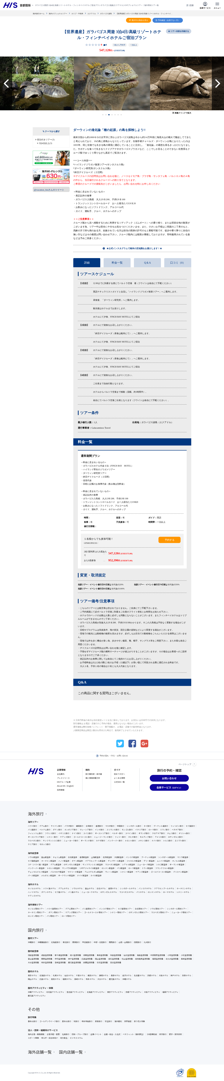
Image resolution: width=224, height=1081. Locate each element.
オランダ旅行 (144, 833)
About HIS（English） (66, 786)
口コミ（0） (177, 262)
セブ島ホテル (60, 892)
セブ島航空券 (33, 861)
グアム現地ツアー (72, 908)
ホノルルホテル (34, 888)
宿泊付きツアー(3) (46, 139)
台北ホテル (101, 888)
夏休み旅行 (66, 1021)
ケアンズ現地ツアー (73, 912)
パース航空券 (33, 875)
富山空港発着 (33, 959)
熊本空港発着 (46, 962)
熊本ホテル (90, 979)
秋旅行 (76, 1021)
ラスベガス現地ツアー (160, 912)
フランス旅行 (50, 833)
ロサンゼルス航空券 (72, 864)
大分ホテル (102, 979)
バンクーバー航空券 (36, 868)
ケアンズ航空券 (141, 872)
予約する (169, 540)
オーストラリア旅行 (36, 837)
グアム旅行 (43, 826)
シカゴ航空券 (161, 864)
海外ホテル (33, 884)
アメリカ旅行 (160, 837)
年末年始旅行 (87, 1021)
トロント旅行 (130, 840)
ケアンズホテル (34, 896)
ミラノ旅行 (164, 829)
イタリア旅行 (140, 829)
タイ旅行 (147, 826)
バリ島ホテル (73, 892)
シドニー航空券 (126, 872)
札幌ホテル (57, 975)
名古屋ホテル (139, 975)
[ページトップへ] (194, 764)
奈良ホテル (186, 975)
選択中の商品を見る (140, 20)
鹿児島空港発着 (74, 962)
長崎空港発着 (186, 959)
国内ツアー (33, 938)
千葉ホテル (80, 975)
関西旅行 (112, 942)
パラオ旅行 (69, 826)
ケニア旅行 (32, 844)
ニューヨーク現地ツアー (182, 912)
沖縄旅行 (31, 942)
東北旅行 (66, 942)
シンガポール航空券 (166, 857)
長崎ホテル (78, 979)
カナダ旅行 (100, 840)
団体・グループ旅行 (80, 1034)
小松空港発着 (186, 955)
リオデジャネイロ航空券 (89, 868)
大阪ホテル (163, 975)
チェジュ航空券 (59, 857)
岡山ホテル (32, 979)
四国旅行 (137, 942)
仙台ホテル (69, 975)
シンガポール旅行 (134, 826)
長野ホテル (115, 975)
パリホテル (140, 892)
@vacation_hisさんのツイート (49, 190)
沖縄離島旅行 (43, 942)
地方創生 (64, 1038)
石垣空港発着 (102, 962)
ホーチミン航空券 (48, 861)
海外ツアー (33, 821)
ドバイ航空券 (82, 875)
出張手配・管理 (53, 1034)
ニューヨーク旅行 (71, 840)
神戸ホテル (175, 975)
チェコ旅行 (171, 833)
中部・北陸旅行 (100, 942)
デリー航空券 (149, 861)
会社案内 (60, 774)
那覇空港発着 (88, 962)
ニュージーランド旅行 (103, 837)
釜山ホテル (89, 888)
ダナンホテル (46, 892)
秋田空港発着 (115, 955)
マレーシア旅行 (86, 829)
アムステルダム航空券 (94, 872)
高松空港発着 (113, 959)
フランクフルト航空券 (164, 868)
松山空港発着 (127, 959)
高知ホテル (55, 979)
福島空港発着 (142, 955)
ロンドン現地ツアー (36, 916)
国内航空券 (33, 951)
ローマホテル (168, 892)
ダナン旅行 (57, 829)
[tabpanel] (112, 83)
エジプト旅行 (180, 840)
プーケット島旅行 (160, 826)
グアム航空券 (55, 864)
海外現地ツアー (35, 904)
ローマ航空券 (133, 868)
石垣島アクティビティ (55, 992)
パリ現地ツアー (53, 916)
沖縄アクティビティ (36, 992)
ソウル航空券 (33, 857)
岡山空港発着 (100, 959)
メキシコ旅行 (143, 840)
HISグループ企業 (64, 782)
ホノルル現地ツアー (36, 908)
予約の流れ (104, 756)
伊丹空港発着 (60, 959)
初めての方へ (119, 774)
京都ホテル (151, 975)
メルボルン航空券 (48, 875)
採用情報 (60, 789)
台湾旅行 (89, 826)
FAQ (113, 756)
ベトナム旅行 (44, 829)
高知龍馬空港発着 (142, 959)
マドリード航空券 (75, 872)
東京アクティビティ (115, 992)
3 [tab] (109, 114)
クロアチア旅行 (158, 833)
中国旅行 (120, 826)
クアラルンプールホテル (164, 888)
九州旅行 (147, 942)
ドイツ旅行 (76, 833)
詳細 (87, 262)
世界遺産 (128, 1021)
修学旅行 (163, 1034)
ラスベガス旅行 (34, 840)
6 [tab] (118, 114)
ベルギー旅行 (117, 833)
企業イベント (96, 1034)
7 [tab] (121, 114)
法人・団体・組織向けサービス (43, 1030)
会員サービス (205, 8)
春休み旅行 (32, 1021)
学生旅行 (108, 1021)
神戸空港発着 (73, 959)
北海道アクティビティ (96, 992)
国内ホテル (33, 971)
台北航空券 (72, 857)
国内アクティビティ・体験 (40, 987)
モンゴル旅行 (127, 829)
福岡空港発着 (157, 959)
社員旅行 (65, 1034)
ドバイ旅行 (156, 840)
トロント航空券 (53, 868)
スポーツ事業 (33, 1038)
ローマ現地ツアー (69, 916)
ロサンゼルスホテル (108, 892)
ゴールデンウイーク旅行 (49, 1021)
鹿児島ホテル (114, 979)
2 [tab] (106, 114)
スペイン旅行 (130, 833)
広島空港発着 (87, 959)
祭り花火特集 (139, 1021)
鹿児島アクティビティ (37, 995)
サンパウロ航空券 (69, 868)
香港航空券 (84, 857)
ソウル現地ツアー (157, 908)
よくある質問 (119, 778)
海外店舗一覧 (40, 1052)
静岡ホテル (103, 975)
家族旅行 (98, 1021)
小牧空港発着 (172, 955)
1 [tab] (102, 114)
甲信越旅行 (86, 942)
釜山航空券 (45, 857)
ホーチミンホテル (184, 888)
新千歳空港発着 (61, 955)
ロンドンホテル (154, 892)
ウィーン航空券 (111, 872)
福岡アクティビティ (170, 992)
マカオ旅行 (109, 826)
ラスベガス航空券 (112, 864)
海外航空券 (33, 853)
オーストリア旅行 (102, 833)
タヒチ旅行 (132, 837)
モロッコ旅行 (44, 844)
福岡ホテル (67, 979)
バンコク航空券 (132, 857)
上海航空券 (95, 857)
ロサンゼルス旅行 (175, 837)
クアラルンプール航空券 (95, 861)
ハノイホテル (33, 892)
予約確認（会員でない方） (169, 20)
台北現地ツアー (141, 908)
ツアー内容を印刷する (180, 31)
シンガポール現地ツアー (177, 908)
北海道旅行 (55, 942)
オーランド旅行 (87, 840)
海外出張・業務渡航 (36, 1034)
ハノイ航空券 (63, 861)
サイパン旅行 (56, 826)
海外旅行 (36, 814)
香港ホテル (112, 888)
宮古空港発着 (115, 962)
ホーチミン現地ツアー (37, 912)
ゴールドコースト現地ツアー (96, 912)
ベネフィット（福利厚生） (134, 1034)
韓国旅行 (79, 826)
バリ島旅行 (32, 829)
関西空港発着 (46, 959)
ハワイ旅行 (32, 826)
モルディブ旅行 (146, 837)
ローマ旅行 (153, 829)
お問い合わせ (122, 756)
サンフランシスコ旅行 (52, 840)
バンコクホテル (145, 888)
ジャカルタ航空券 (134, 861)
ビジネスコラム (76, 1038)
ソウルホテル (77, 888)
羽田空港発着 (33, 955)
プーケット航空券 (148, 857)
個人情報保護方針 (92, 778)
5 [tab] (115, 114)
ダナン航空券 (77, 861)
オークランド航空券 (66, 875)
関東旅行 (76, 942)
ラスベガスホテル (126, 892)
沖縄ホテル (127, 979)
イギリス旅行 (63, 833)
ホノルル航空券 (178, 861)
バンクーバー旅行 (115, 840)
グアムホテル (63, 888)
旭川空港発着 (75, 955)
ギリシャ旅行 (184, 833)
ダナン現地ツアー (55, 912)
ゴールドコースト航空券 (161, 872)
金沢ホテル (127, 975)
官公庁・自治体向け (49, 1038)
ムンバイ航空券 (163, 861)
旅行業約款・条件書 (93, 774)
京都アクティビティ (134, 992)
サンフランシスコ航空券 (93, 864)
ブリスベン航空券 (180, 872)
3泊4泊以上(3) (45, 143)
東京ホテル (32, 975)
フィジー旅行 (120, 837)
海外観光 (118, 1021)
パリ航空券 (121, 868)
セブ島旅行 (190, 826)
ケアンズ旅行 (65, 837)
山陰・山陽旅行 (125, 942)
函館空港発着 (88, 955)
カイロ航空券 (96, 875)
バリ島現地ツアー (89, 908)
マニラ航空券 (182, 857)
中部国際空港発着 (157, 955)
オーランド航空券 (177, 864)
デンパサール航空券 (116, 861)
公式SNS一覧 (119, 782)
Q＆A (147, 262)
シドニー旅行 (52, 837)
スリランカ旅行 (113, 829)
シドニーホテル (182, 892)
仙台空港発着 (129, 955)
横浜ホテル (92, 975)
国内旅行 (36, 930)
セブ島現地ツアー (125, 908)
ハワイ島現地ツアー (55, 908)
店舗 (191, 5)
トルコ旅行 (167, 840)
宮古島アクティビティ (75, 992)
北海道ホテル (44, 975)
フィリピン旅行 (177, 826)
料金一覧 (117, 262)
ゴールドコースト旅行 (82, 837)
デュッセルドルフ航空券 (38, 872)
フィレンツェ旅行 (35, 833)
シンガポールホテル (128, 888)
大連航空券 (118, 857)
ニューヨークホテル (90, 892)
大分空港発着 (33, 962)
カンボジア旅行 (70, 829)
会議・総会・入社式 (112, 1034)
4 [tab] (112, 114)
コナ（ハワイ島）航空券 (38, 864)
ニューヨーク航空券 (145, 864)
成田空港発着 (46, 955)
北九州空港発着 (172, 959)
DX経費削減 (152, 1034)
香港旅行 (99, 826)
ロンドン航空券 (108, 868)
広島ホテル (44, 979)
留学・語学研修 (175, 1034)
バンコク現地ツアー (107, 908)
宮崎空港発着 (60, 962)
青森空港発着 (102, 955)
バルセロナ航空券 (57, 872)
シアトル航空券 (128, 864)
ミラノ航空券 (147, 868)
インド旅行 (99, 829)
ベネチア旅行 (177, 829)
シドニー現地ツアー (118, 912)
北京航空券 (107, 857)
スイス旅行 (87, 833)
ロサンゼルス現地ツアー (139, 912)
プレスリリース (63, 778)
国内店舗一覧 (71, 1052)
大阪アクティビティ (152, 992)
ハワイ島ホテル (49, 888)
